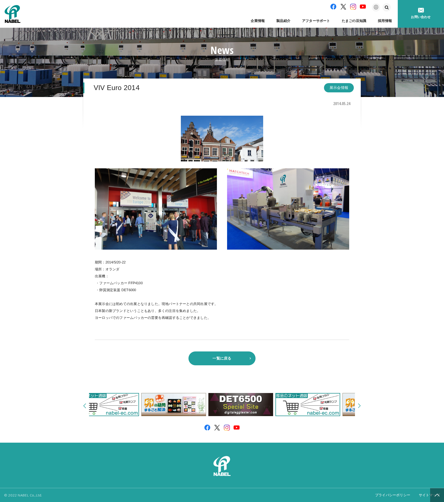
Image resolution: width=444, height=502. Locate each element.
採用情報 (385, 21)
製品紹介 (283, 21)
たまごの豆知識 (354, 21)
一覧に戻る (222, 358)
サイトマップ (429, 495)
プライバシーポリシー (392, 495)
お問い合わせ (421, 17)
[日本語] (376, 7)
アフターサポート (316, 21)
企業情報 (258, 21)
